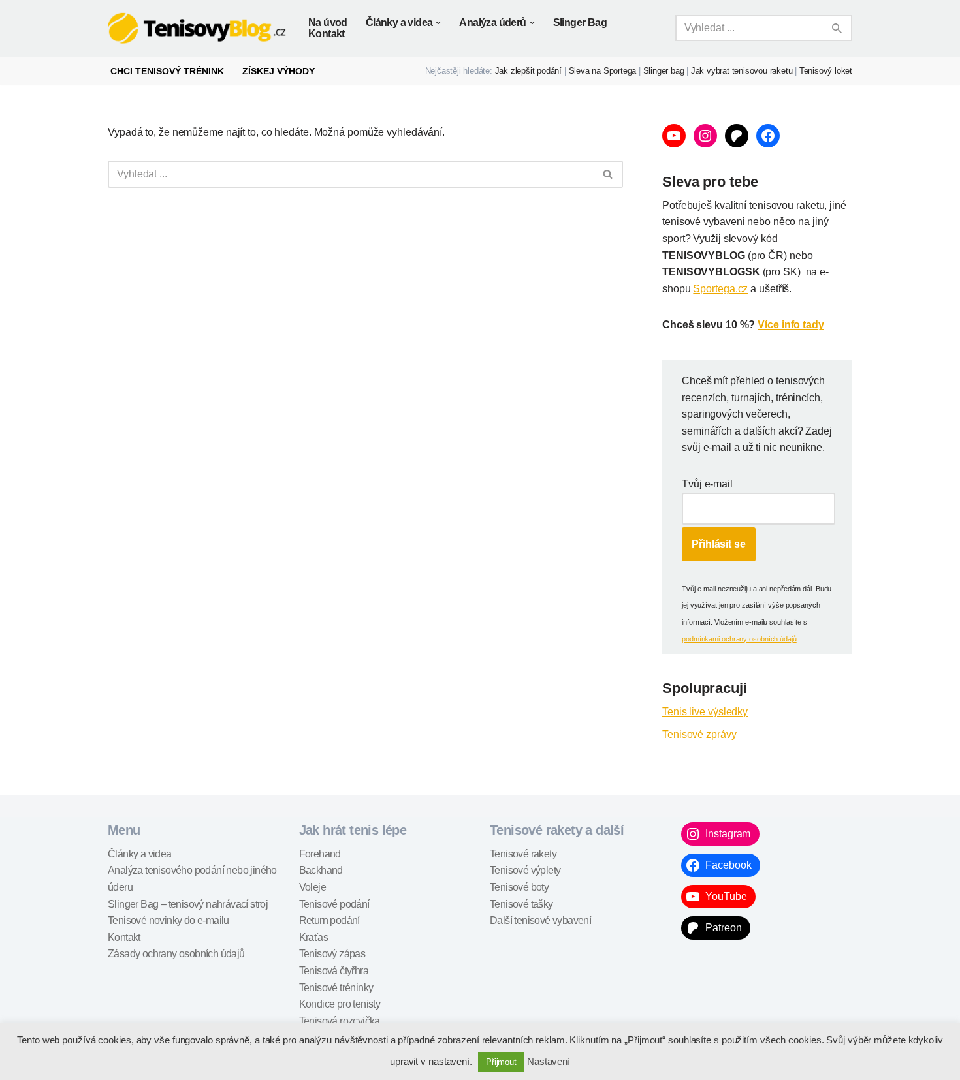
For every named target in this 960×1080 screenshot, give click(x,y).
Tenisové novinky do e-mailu (168, 920)
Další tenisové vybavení (540, 920)
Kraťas (313, 937)
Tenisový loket (825, 71)
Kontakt (326, 33)
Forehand (320, 853)
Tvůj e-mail (707, 483)
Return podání (329, 920)
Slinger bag (663, 71)
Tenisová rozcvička (339, 1020)
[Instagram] (705, 135)
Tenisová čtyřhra (333, 970)
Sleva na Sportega (603, 71)
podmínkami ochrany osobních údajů (739, 639)
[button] (438, 22)
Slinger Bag (580, 22)
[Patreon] (736, 135)
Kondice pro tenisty (340, 1004)
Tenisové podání (334, 904)
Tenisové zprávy (699, 734)
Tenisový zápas (332, 953)
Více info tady (791, 324)
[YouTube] (674, 135)
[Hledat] (837, 28)
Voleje (312, 887)
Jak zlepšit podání (528, 71)
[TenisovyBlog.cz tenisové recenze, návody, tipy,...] (197, 28)
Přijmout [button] (501, 1062)
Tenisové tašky (521, 904)
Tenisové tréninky (336, 987)
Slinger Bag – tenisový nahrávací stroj (188, 904)
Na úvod (327, 22)
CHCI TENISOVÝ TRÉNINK (167, 71)
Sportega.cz (720, 288)
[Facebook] (768, 135)
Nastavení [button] (548, 1061)
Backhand (321, 870)
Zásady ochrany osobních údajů (176, 953)
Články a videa (140, 853)
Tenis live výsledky (705, 711)
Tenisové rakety (523, 853)
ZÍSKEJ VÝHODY (278, 71)
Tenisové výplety (525, 870)
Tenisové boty (519, 887)
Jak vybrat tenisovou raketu (742, 71)
